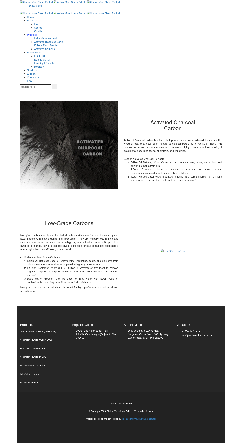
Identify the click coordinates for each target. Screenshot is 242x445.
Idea (36, 24)
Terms (113, 403)
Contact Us (33, 77)
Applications (34, 52)
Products (32, 34)
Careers (31, 73)
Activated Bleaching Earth (48, 41)
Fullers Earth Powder (30, 373)
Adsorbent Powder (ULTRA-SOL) (36, 339)
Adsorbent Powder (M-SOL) (33, 356)
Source (38, 27)
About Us (32, 20)
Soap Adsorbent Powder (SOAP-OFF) (38, 331)
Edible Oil (39, 56)
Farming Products (44, 63)
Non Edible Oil (42, 59)
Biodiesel (39, 66)
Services (32, 70)
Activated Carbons (44, 49)
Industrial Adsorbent (45, 38)
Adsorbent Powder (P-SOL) (33, 348)
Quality (38, 31)
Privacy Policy (125, 403)
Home (30, 17)
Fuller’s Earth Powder (46, 45)
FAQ (29, 81)
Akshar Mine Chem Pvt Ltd (119, 411)
